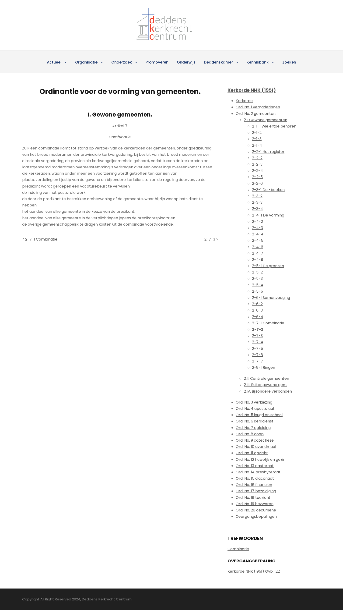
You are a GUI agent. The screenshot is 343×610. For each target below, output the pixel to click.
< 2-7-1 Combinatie (39, 239)
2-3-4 (257, 208)
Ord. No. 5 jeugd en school (259, 415)
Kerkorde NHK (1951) (252, 90)
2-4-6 (257, 247)
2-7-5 (257, 348)
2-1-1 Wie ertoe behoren (274, 126)
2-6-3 (257, 310)
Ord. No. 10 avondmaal (256, 446)
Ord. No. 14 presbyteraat (258, 472)
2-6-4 (257, 316)
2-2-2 (257, 158)
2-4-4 (257, 234)
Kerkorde (244, 100)
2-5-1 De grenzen (268, 266)
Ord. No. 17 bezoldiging (256, 491)
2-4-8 (257, 259)
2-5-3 (257, 278)
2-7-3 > (211, 239)
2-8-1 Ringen (263, 367)
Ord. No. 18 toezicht (253, 497)
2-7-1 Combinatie (268, 323)
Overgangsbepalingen (256, 516)
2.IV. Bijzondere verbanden (268, 391)
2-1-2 (257, 132)
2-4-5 (257, 240)
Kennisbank (258, 62)
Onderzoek (121, 62)
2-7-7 (257, 361)
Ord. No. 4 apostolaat (255, 408)
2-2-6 (257, 183)
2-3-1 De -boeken (268, 189)
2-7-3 (257, 335)
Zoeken (289, 62)
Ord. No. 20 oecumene (256, 510)
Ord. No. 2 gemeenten (256, 113)
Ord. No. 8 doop (250, 434)
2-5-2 (257, 272)
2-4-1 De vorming (268, 215)
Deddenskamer (218, 62)
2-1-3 (257, 139)
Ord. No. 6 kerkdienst (254, 421)
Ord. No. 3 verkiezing (254, 402)
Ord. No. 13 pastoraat (255, 465)
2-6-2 (257, 304)
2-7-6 (257, 355)
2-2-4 (257, 170)
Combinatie (238, 549)
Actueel (54, 62)
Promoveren (157, 62)
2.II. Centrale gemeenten (266, 378)
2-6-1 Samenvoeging (271, 297)
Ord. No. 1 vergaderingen (258, 107)
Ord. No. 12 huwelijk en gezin (260, 459)
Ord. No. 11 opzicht (252, 453)
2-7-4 (257, 342)
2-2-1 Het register (268, 151)
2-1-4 (257, 145)
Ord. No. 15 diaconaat (255, 478)
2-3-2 (257, 196)
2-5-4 (257, 285)
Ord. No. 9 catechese (255, 440)
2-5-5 (257, 291)
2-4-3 (257, 228)
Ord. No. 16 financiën (254, 484)
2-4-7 (257, 253)
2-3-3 (257, 202)
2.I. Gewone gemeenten (265, 120)
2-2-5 (257, 177)
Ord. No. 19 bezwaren (254, 504)
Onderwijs (186, 62)
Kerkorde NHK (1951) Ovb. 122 (254, 571)
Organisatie (86, 62)
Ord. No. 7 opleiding (253, 427)
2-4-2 (257, 221)
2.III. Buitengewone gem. (265, 384)
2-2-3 (257, 164)
